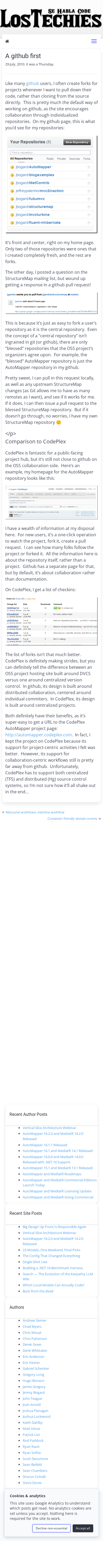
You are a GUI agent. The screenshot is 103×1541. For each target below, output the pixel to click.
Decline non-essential (51, 1528)
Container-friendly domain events (73, 819)
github (32, 83)
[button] (94, 41)
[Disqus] (51, 887)
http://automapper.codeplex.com (38, 735)
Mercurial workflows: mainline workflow (35, 812)
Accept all (83, 1528)
